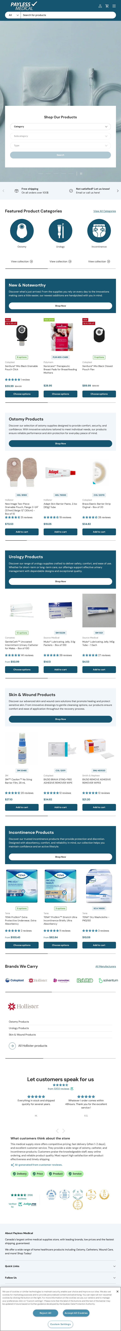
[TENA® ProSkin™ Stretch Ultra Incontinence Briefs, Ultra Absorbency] (60, 886)
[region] (60, 1309)
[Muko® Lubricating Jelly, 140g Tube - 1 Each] (99, 610)
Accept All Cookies (76, 1313)
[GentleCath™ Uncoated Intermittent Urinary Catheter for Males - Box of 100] (22, 610)
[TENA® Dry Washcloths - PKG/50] (99, 886)
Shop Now (60, 305)
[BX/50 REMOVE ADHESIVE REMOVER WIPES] (99, 748)
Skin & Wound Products (22, 1034)
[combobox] (60, 15)
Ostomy (21, 246)
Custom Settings (60, 1324)
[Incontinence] (99, 231)
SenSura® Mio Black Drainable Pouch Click (21, 368)
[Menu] (114, 6)
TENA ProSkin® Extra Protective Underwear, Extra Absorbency (20, 920)
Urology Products (19, 1028)
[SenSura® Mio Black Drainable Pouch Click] (22, 335)
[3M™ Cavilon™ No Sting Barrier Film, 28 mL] (22, 748)
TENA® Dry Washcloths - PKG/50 (95, 919)
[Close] (117, 1291)
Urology (60, 246)
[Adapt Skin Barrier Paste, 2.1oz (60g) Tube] (60, 472)
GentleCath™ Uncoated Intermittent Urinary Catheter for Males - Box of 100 (21, 645)
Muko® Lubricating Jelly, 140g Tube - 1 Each (98, 643)
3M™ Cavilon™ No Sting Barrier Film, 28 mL (18, 781)
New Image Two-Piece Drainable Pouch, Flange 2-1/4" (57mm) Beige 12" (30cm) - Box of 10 (21, 508)
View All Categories (104, 211)
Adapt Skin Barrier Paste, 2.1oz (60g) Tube (60, 505)
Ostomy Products (19, 1021)
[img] (60, 1085)
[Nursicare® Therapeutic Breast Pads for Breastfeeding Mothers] (60, 335)
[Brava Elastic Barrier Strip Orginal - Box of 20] (99, 472)
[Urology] (60, 231)
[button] (107, 6)
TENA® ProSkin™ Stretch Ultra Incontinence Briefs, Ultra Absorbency (60, 920)
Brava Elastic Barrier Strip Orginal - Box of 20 (96, 505)
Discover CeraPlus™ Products (60, 80)
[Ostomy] (22, 231)
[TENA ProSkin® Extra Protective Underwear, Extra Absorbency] (22, 886)
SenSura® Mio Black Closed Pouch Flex (97, 368)
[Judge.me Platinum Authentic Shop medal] (78, 1195)
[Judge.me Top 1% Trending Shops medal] (78, 1205)
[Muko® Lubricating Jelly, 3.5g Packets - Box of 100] (60, 610)
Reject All (45, 1313)
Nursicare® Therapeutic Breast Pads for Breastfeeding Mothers (60, 369)
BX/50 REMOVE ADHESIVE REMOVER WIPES (96, 781)
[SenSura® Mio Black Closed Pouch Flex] (99, 335)
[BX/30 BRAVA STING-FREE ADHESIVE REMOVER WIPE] (60, 748)
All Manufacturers (105, 966)
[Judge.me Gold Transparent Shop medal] (91, 1195)
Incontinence (99, 246)
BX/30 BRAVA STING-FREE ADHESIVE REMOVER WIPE (58, 781)
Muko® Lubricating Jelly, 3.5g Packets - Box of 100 (59, 643)
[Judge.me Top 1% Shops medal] (104, 1195)
